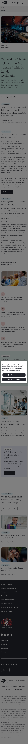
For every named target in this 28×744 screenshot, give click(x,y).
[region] (14, 372)
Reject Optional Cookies (14, 375)
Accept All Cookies (14, 379)
